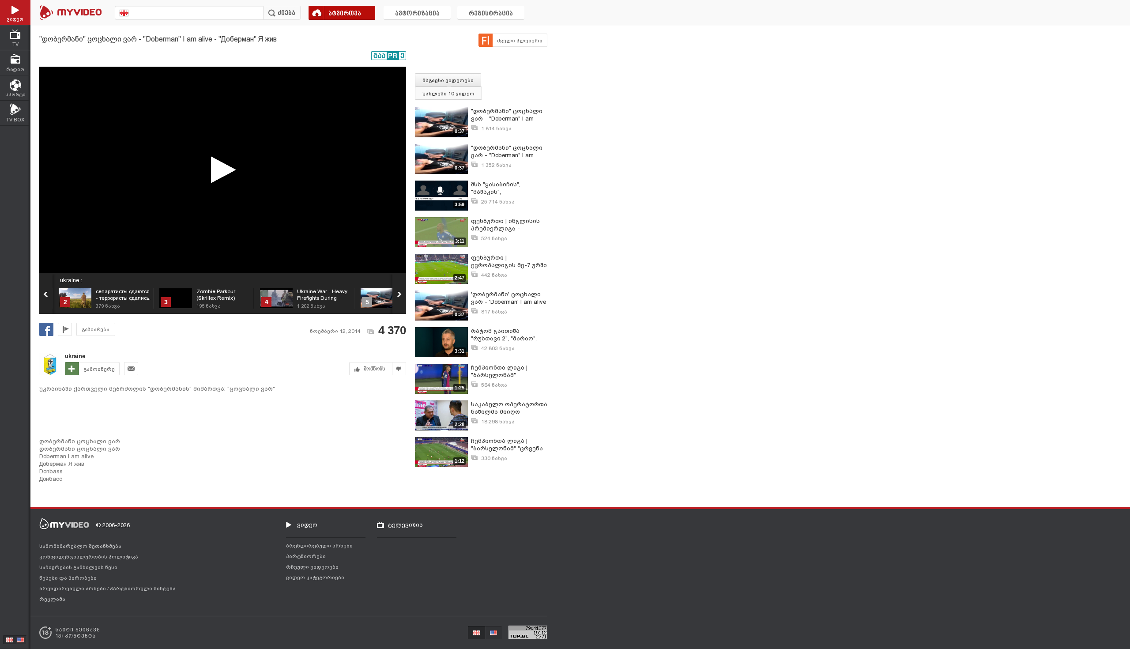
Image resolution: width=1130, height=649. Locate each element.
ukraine (75, 356)
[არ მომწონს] (399, 368)
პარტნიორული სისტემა (143, 588)
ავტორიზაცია (417, 14)
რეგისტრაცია (491, 14)
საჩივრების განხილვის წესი (78, 567)
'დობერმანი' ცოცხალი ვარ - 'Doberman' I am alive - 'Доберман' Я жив (508, 298)
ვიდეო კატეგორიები (315, 577)
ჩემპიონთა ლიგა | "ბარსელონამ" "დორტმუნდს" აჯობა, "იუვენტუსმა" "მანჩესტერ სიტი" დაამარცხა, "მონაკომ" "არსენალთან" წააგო (506, 371)
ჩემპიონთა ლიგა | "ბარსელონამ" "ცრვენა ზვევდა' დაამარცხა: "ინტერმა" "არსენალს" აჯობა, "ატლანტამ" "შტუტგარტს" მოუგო (507, 445)
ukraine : (71, 280)
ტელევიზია (405, 524)
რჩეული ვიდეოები (312, 567)
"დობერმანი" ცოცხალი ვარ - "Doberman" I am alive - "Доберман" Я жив (506, 115)
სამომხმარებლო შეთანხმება (80, 546)
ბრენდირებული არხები (73, 588)
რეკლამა (52, 599)
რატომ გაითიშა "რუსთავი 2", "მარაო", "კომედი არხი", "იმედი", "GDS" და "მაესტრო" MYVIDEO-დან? (507, 335)
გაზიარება (95, 329)
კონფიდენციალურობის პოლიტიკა (88, 557)
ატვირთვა (344, 14)
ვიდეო (307, 524)
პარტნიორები (306, 556)
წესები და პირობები (68, 578)
